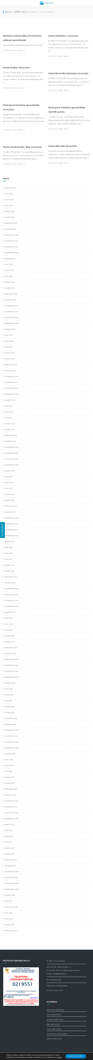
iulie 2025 (9, 264)
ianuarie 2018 (10, 795)
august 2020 (10, 612)
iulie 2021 (8, 547)
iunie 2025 (9, 270)
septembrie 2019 (12, 677)
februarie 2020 (11, 648)
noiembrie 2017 (11, 807)
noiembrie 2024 (11, 312)
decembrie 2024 (12, 306)
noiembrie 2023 (11, 382)
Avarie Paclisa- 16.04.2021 (16, 67)
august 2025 (10, 258)
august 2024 (10, 329)
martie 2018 (9, 783)
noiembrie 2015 (11, 907)
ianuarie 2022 (10, 512)
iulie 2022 (9, 477)
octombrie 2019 (11, 671)
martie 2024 (10, 359)
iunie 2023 (9, 412)
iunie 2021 (9, 553)
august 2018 (10, 754)
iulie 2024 (9, 335)
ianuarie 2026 (10, 229)
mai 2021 (8, 559)
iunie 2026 (9, 200)
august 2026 (10, 188)
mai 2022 (8, 488)
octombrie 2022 (11, 459)
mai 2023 (8, 418)
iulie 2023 (9, 406)
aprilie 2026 (10, 211)
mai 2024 (8, 347)
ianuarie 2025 (10, 300)
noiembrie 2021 (11, 524)
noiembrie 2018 (11, 736)
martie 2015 (9, 925)
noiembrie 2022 (11, 453)
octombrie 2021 (11, 530)
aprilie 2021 (9, 565)
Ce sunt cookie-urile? (54, 990)
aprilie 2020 (10, 636)
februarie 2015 (11, 930)
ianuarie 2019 (10, 724)
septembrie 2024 (12, 323)
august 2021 (10, 541)
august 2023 (10, 400)
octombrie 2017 (11, 813)
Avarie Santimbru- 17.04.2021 (63, 36)
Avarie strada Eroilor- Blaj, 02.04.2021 (22, 147)
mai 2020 (8, 630)
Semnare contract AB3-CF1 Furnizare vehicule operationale (22, 38)
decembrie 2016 (12, 872)
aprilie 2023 (9, 424)
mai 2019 (8, 701)
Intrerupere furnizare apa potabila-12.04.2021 (21, 107)
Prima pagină (31, 12)
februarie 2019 (11, 718)
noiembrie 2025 (11, 241)
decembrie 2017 (11, 801)
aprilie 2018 (9, 777)
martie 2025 (10, 288)
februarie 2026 (11, 223)
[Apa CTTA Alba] (46, 3)
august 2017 (10, 824)
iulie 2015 (8, 913)
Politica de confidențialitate (56, 986)
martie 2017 (9, 854)
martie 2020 (10, 642)
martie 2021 (9, 571)
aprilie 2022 (9, 494)
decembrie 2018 (11, 730)
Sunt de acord (75, 1056)
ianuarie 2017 (10, 866)
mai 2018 (8, 771)
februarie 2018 (11, 789)
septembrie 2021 (12, 536)
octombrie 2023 (11, 388)
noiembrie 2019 (11, 665)
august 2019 (10, 683)
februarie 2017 (11, 860)
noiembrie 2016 (11, 877)
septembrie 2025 (12, 253)
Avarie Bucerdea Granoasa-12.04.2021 (68, 73)
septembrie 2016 (12, 889)
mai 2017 (8, 842)
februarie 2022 (11, 506)
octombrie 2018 (11, 742)
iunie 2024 (9, 341)
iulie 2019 (9, 689)
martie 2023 (10, 429)
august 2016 (10, 895)
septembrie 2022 (12, 465)
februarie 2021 (11, 577)
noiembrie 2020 (11, 594)
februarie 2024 (11, 365)
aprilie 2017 (9, 848)
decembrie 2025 (12, 235)
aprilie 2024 (10, 353)
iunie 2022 (9, 482)
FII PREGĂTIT (2, 530)
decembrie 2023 (12, 376)
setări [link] (60, 1057)
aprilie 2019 (9, 706)
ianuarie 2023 (10, 441)
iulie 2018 (8, 760)
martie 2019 (10, 712)
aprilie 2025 (9, 282)
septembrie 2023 (12, 394)
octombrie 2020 (11, 600)
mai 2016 (8, 901)
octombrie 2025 (11, 247)
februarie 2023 (11, 435)
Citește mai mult (14, 51)
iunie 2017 (9, 836)
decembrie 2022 (12, 447)
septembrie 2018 (12, 748)
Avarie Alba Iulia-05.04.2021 (62, 146)
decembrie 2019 (12, 659)
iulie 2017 (8, 830)
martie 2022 (10, 500)
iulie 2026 (9, 194)
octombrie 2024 (11, 317)
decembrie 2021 (11, 518)
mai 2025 (8, 276)
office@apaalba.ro (59, 974)
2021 (42, 12)
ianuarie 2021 (10, 583)
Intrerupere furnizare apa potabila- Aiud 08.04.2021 (67, 109)
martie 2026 (10, 217)
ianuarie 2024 (10, 370)
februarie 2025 (11, 294)
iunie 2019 (9, 695)
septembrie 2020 (12, 606)
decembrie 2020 (12, 589)
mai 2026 (8, 205)
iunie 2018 (9, 765)
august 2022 (10, 471)
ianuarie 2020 (10, 653)
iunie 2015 (9, 919)
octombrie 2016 (11, 883)
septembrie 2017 (12, 818)
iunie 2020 (9, 624)
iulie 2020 (9, 618)
